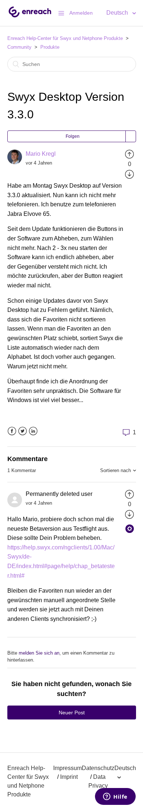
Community (19, 47)
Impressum (67, 768)
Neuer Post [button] (72, 712)
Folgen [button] (73, 136)
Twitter (22, 431)
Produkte (49, 47)
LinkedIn (33, 431)
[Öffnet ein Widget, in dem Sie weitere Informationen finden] (115, 797)
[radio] (129, 154)
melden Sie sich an (39, 653)
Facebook (11, 431)
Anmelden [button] (81, 13)
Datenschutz (98, 768)
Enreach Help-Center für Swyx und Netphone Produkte (65, 38)
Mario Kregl (41, 154)
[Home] (29, 17)
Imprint (69, 777)
